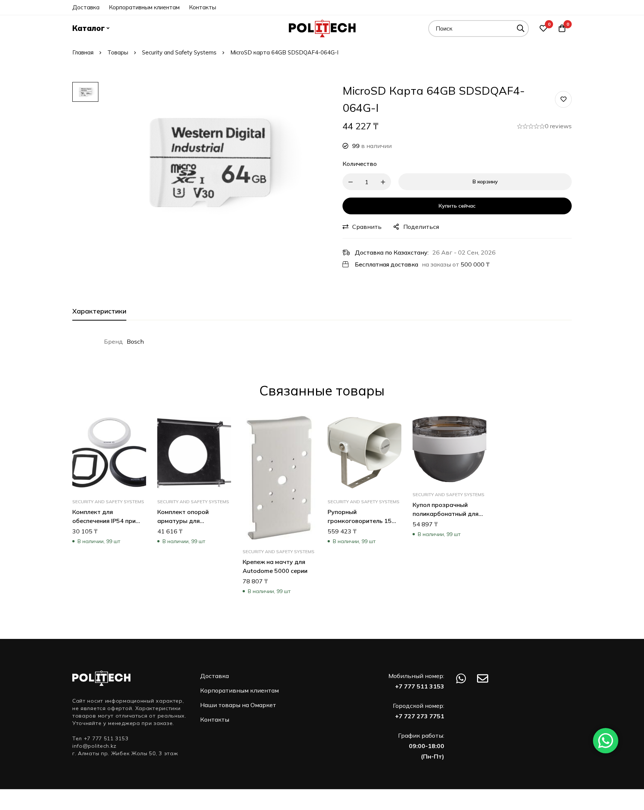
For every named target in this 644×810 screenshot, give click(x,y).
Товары (117, 52)
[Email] (482, 678)
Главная (83, 52)
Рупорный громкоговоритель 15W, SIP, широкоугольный (364, 520)
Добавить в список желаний (563, 99)
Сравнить (367, 226)
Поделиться (421, 226)
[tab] (99, 311)
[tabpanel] (322, 341)
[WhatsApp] (461, 678)
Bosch (135, 341)
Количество (359, 163)
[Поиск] (520, 28)
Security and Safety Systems (179, 52)
